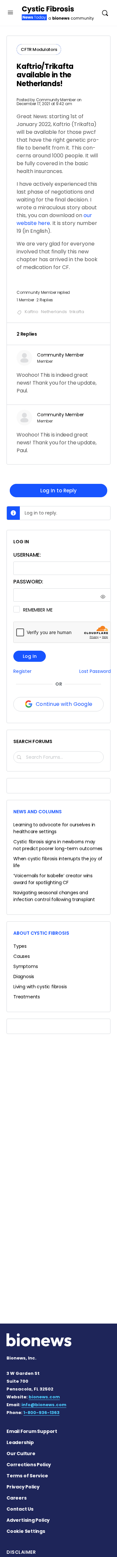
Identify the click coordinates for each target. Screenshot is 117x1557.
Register (22, 671)
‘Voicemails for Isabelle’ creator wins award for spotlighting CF (53, 879)
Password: (28, 581)
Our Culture (20, 1453)
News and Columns (37, 811)
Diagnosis (23, 976)
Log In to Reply (58, 490)
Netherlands (54, 312)
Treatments (26, 996)
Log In (30, 656)
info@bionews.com (43, 1405)
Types (20, 946)
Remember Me (37, 610)
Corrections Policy (28, 1464)
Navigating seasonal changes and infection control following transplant (54, 896)
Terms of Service (27, 1475)
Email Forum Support (31, 1431)
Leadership (20, 1442)
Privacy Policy (23, 1487)
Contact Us (19, 1509)
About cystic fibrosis (41, 933)
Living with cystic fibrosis (40, 986)
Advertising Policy (28, 1520)
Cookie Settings (25, 1531)
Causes (21, 956)
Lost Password (95, 671)
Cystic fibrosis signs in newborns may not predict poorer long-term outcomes (57, 845)
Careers (16, 1498)
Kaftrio (31, 312)
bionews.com (44, 1397)
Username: (27, 554)
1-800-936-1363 (41, 1412)
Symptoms (25, 966)
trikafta (77, 312)
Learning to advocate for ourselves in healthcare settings (54, 828)
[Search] (105, 13)
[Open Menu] (10, 12)
